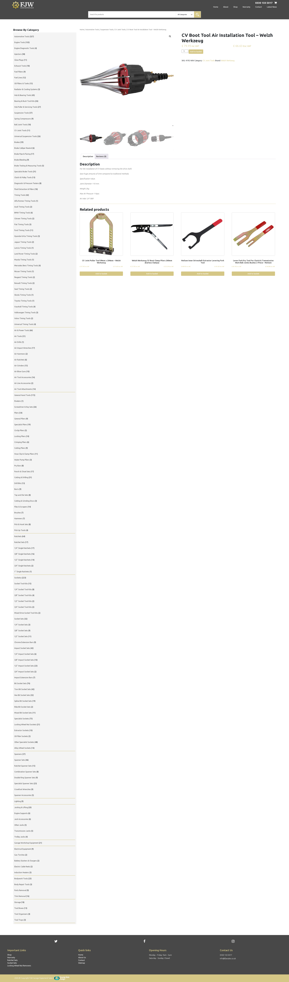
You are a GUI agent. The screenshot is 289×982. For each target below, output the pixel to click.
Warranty (246, 7)
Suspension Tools (106, 29)
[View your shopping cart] (275, 3)
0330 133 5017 (226, 955)
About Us (82, 957)
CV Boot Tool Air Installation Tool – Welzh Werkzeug (146, 29)
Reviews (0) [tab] (101, 156)
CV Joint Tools (120, 29)
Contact (258, 7)
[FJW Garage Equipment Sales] (27, 5)
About (225, 7)
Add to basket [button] (101, 274)
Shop (235, 7)
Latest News (272, 7)
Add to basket (196, 52)
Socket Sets (12, 963)
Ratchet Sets (12, 960)
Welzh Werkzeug (227, 61)
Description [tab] (88, 156)
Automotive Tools (92, 29)
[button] (170, 36)
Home (215, 7)
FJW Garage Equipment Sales (41, 978)
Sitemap (81, 963)
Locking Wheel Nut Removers (19, 966)
